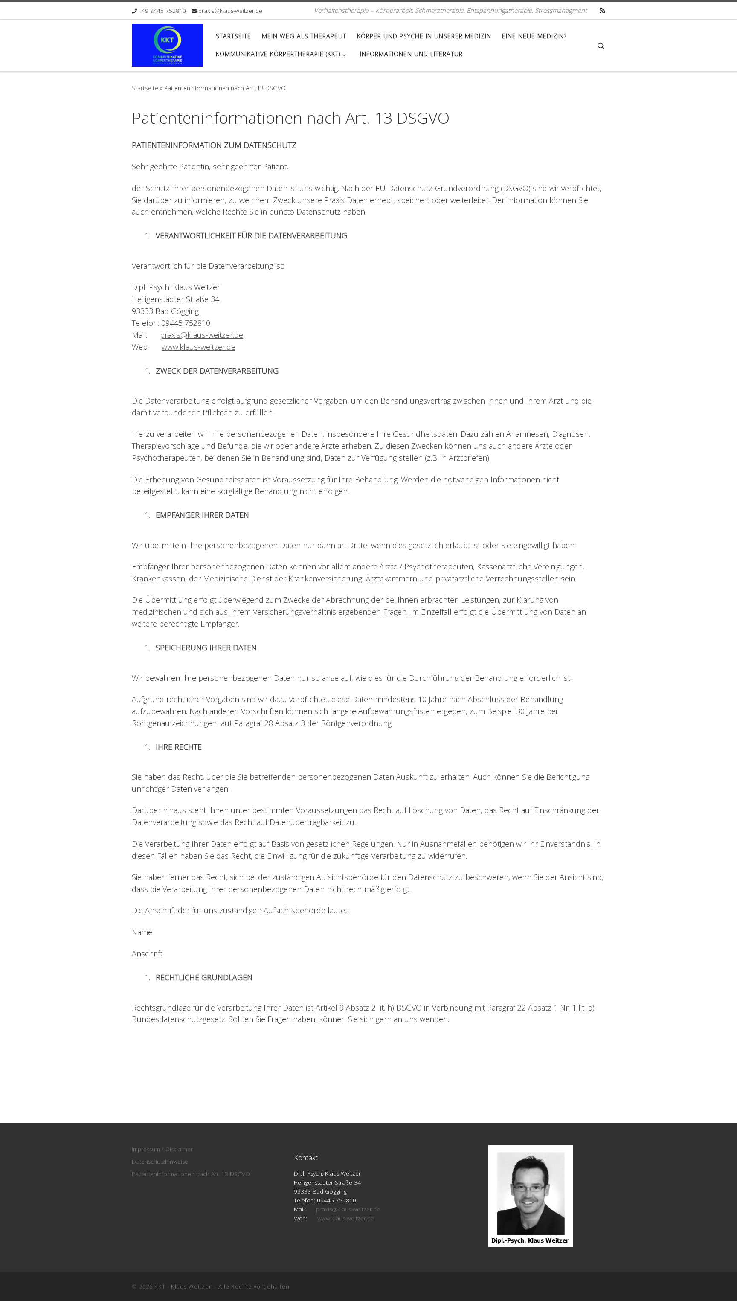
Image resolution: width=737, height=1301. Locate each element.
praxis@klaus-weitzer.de (201, 335)
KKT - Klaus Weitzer (183, 1286)
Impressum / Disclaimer (162, 1149)
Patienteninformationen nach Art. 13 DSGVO (191, 1174)
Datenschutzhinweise (160, 1161)
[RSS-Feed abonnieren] (602, 10)
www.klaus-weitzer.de (198, 347)
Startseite (145, 88)
